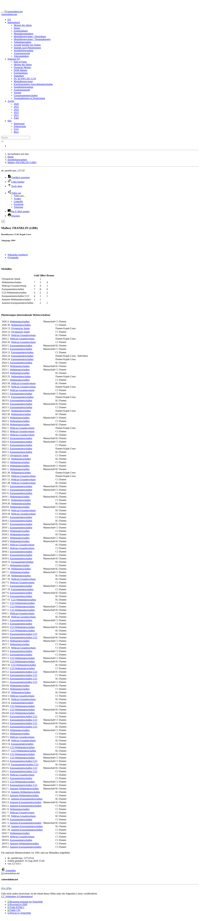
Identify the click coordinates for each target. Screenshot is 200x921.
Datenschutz (20, 126)
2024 (16, 109)
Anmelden (10, 870)
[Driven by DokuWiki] (19, 913)
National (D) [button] (14, 59)
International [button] (14, 22)
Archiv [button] (11, 101)
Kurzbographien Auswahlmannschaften (33, 84)
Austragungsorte (22, 53)
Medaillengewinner (23, 81)
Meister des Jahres (23, 25)
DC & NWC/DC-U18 (25, 78)
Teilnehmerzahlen (22, 42)
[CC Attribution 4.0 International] (6, 888)
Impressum (19, 123)
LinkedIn (18, 201)
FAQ (16, 129)
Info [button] (10, 120)
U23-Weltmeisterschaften (23, 599)
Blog (16, 132)
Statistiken (19, 75)
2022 (16, 115)
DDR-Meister (20, 70)
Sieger (17, 28)
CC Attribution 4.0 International (17, 896)
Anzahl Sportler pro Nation (27, 45)
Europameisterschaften (21, 345)
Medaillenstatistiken (23, 33)
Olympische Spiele (20, 328)
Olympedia (13, 257)
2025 (16, 106)
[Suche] (2, 141)
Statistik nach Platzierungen (27, 47)
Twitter (17, 198)
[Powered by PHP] (17, 904)
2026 (16, 104)
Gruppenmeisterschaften (26, 95)
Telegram (18, 207)
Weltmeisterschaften (20, 321)
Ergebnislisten (21, 31)
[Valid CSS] (14, 910)
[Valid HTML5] (16, 907)
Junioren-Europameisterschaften (26, 799)
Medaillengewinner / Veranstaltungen (32, 39)
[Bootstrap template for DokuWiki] (25, 901)
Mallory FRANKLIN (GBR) (22, 162)
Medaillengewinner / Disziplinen (30, 36)
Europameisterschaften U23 (23, 634)
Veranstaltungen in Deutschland (29, 98)
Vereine (17, 92)
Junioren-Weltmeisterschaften (24, 788)
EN (9, 19)
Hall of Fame (20, 61)
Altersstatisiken (21, 56)
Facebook (18, 204)
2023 (16, 112)
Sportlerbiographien (23, 50)
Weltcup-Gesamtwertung (23, 335)
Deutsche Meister (22, 67)
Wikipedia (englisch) (18, 254)
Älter (16, 118)
